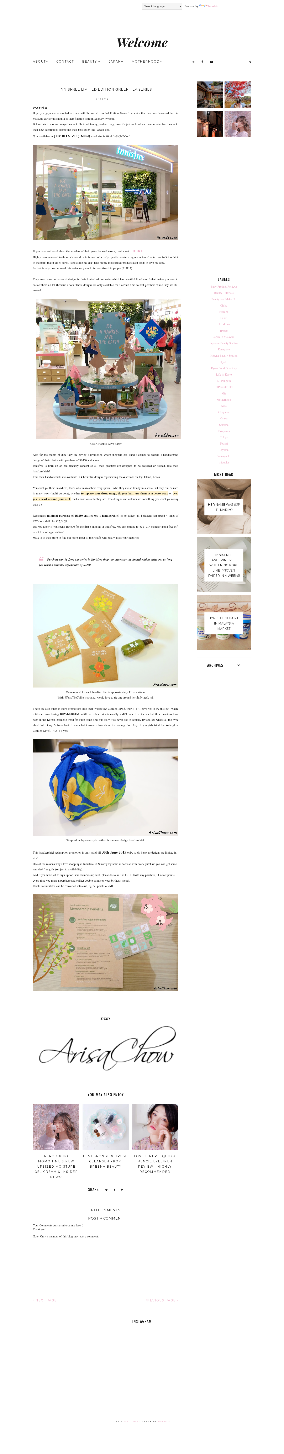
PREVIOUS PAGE (160, 1300)
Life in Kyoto (224, 374)
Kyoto (223, 362)
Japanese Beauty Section (224, 343)
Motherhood (146, 61)
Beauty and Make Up (223, 299)
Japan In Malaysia (223, 337)
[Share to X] (106, 1190)
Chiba (223, 305)
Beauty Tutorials (223, 293)
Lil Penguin (224, 381)
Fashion (223, 312)
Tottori (224, 443)
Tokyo (223, 437)
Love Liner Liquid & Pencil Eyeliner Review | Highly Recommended (155, 1164)
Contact (65, 61)
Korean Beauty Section (223, 355)
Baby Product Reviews (224, 286)
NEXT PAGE (45, 1300)
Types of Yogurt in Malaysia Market (224, 623)
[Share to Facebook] (114, 1190)
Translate (212, 6)
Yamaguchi (223, 456)
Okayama (223, 412)
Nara (224, 406)
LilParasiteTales (224, 387)
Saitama (223, 425)
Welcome (142, 42)
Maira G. (164, 1421)
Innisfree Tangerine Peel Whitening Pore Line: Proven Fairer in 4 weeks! (224, 565)
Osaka (223, 418)
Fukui (223, 318)
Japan (115, 61)
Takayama (224, 431)
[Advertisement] (224, 208)
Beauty (90, 61)
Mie (224, 393)
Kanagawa (224, 349)
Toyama (223, 450)
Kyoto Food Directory (224, 368)
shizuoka (224, 462)
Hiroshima (224, 324)
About (39, 61)
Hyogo (224, 331)
